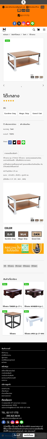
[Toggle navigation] (44, 29)
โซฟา (12, 129)
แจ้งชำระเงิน (6, 389)
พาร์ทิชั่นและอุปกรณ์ (8, 360)
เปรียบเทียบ (26, 124)
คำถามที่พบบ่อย (7, 393)
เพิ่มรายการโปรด (10, 124)
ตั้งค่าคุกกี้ (17, 435)
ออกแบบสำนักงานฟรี (9, 378)
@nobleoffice (34, 7)
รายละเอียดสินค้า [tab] (10, 153)
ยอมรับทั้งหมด (28, 435)
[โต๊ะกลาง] (23, 59)
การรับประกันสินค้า (8, 375)
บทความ (4, 380)
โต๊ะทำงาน (5, 353)
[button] (33, 30)
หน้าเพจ (4, 362)
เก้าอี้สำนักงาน (6, 355)
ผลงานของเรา (6, 396)
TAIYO (11, 134)
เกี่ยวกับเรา (5, 391)
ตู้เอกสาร (5, 357)
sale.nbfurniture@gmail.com (15, 7)
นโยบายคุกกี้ (31, 431)
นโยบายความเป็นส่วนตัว (16, 431)
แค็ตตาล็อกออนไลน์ (8, 371)
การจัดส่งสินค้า (7, 373)
